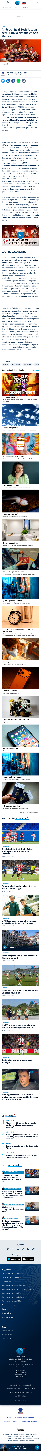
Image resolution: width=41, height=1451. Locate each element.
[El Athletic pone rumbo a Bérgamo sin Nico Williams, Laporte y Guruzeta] (20, 905)
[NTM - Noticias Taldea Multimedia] (20, 1411)
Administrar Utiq (20, 1396)
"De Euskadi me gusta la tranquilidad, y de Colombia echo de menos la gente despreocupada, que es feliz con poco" (12, 1225)
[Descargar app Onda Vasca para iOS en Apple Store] (28, 1259)
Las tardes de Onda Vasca (11, 1277)
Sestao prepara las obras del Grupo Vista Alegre (22, 1147)
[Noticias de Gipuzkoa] (25, 1417)
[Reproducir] (5, 947)
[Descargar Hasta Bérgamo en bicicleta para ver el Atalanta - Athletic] (21, 947)
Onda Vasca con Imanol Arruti (12, 1293)
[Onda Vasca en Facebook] (13, 1249)
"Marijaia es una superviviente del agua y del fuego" (12, 1209)
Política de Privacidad (13, 1389)
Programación (7, 1317)
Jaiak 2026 (26, 8)
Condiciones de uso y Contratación (21, 1392)
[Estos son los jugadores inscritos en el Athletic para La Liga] (20, 870)
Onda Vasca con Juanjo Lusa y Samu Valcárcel (18, 1289)
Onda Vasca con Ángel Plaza (12, 1301)
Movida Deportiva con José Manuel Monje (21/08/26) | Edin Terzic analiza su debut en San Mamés (12, 1194)
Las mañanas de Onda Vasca (12, 1273)
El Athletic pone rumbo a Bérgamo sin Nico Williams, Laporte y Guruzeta (19, 922)
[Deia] (9, 1417)
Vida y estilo (10, 1120)
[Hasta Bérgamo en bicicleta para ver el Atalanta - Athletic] (20, 940)
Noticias (5, 1309)
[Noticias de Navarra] (29, 1421)
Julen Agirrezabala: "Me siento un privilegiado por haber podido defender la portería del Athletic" (20, 1097)
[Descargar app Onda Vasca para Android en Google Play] (14, 1259)
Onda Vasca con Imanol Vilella (13, 1297)
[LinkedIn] (8, 81)
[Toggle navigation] (2, 2)
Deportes (5, 846)
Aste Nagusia (7, 8)
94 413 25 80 (22, 1361)
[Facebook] (13, 81)
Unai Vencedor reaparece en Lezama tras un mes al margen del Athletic (18, 1026)
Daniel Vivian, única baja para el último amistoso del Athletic (20, 991)
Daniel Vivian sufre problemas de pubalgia (17, 1061)
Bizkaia (8, 1143)
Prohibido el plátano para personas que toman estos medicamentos (21, 1156)
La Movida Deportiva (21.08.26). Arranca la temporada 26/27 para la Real (11, 1178)
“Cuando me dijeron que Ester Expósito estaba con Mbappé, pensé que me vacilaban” (21, 1125)
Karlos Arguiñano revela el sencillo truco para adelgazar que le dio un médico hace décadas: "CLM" (22, 1136)
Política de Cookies (29, 1389)
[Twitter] (3, 81)
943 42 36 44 (22, 1367)
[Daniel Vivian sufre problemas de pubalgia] (20, 1044)
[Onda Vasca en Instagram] (23, 1249)
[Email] (24, 81)
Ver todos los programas (11, 1305)
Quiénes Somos (15, 1385)
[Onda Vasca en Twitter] (7, 1249)
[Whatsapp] (18, 81)
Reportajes (6, 1313)
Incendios (17, 8)
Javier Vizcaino (7, 1335)
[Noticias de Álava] (10, 1421)
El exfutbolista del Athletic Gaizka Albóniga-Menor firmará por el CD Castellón (17, 851)
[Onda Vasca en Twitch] (28, 1249)
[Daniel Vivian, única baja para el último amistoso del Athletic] (20, 975)
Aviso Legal (27, 1385)
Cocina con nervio (8, 1339)
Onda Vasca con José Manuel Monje (14, 1285)
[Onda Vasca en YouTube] (18, 1249)
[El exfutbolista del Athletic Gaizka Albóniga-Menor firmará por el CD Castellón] (20, 833)
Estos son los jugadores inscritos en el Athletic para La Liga (19, 887)
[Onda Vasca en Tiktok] (33, 1249)
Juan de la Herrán (8, 1331)
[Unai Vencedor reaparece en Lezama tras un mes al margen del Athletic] (20, 1009)
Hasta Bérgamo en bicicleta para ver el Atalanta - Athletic (19, 956)
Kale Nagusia (6, 1281)
